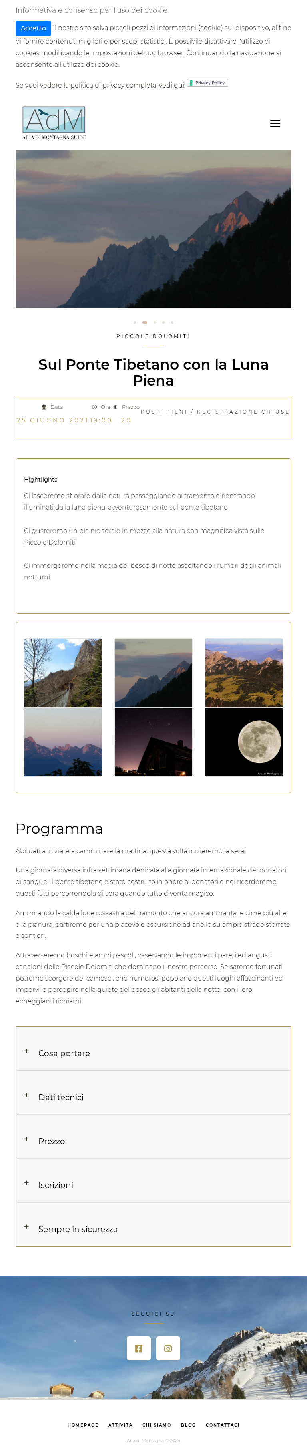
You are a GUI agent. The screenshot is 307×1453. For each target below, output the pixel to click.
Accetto (33, 28)
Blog (188, 1425)
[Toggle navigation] (275, 122)
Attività (120, 1425)
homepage (83, 1425)
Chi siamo (156, 1425)
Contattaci (223, 1425)
